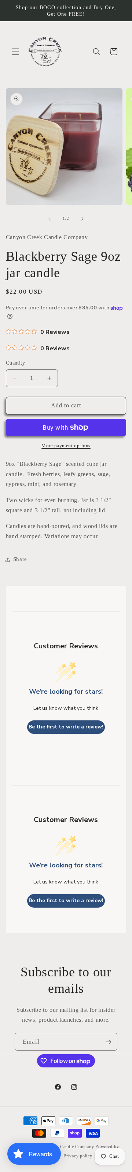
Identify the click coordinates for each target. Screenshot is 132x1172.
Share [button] (20, 559)
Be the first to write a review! (66, 726)
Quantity (15, 363)
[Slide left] (49, 219)
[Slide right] (82, 219)
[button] (15, 51)
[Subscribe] (108, 1042)
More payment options (66, 445)
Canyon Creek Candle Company (62, 1147)
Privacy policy (77, 1156)
